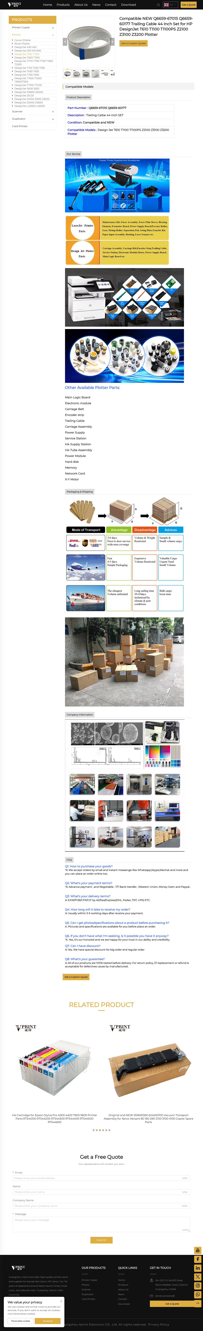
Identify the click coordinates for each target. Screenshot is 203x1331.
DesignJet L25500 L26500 (29, 105)
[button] (94, 1130)
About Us (81, 4)
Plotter (16, 34)
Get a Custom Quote (133, 43)
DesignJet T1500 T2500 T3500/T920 (28, 80)
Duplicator (18, 118)
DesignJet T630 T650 (26, 71)
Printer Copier (21, 27)
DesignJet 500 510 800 (27, 50)
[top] (197, 1303)
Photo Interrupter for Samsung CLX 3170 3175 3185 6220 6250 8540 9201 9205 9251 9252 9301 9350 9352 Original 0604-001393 (148, 1117)
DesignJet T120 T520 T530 (29, 67)
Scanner (17, 111)
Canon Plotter (22, 40)
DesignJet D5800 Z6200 (28, 92)
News (96, 4)
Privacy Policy (158, 1324)
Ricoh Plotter (22, 43)
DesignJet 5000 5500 (26, 88)
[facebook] (197, 1259)
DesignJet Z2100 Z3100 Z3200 (31, 98)
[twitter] (197, 1277)
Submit (101, 1240)
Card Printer (19, 126)
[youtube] (197, 1250)
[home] (14, 4)
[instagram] (197, 1286)
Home (47, 4)
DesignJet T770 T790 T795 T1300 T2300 (33, 63)
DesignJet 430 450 (25, 47)
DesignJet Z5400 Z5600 (28, 102)
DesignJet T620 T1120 (27, 57)
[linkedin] (197, 1268)
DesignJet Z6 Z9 (24, 95)
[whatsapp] (197, 1294)
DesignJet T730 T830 (26, 74)
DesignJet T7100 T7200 (28, 85)
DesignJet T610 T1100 (26, 54)
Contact (110, 4)
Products (63, 4)
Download (128, 4)
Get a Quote (188, 4)
